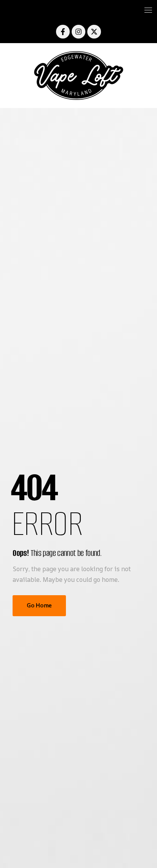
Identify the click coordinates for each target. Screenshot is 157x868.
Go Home (39, 605)
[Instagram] (78, 32)
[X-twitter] (94, 32)
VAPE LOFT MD (78, 75)
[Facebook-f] (63, 32)
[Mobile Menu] (78, 10)
